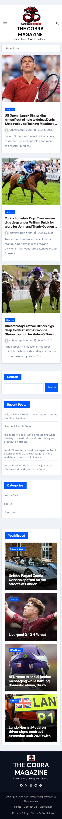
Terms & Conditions (42, 813)
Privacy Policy (20, 813)
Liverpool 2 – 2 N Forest (18, 426)
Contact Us (30, 806)
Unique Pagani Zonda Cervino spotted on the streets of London (27, 579)
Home (17, 806)
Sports (10, 109)
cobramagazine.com (21, 129)
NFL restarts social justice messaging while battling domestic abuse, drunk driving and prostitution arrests (29, 438)
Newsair (48, 796)
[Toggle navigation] (5, 23)
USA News (10, 512)
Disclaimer (46, 806)
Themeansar (31, 801)
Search (12, 377)
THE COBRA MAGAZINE (30, 32)
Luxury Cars (11, 495)
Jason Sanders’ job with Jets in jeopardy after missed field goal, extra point (28, 467)
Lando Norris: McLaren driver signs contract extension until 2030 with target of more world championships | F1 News (30, 453)
